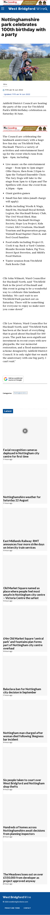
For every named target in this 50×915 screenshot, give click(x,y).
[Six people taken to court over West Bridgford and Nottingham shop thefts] (25, 761)
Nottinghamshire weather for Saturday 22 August (22, 498)
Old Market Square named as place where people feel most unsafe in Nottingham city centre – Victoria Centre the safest (24, 593)
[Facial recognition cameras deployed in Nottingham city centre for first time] (25, 431)
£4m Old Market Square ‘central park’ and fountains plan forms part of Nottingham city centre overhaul (23, 643)
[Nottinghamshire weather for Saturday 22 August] (25, 478)
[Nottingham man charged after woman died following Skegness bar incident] (25, 714)
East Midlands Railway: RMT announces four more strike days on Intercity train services (23, 544)
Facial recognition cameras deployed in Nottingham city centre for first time (21, 453)
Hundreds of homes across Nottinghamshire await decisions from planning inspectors (24, 830)
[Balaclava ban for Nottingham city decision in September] (25, 670)
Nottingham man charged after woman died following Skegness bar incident (23, 736)
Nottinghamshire (20, 393)
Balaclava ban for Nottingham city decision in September (22, 690)
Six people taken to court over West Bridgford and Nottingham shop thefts (24, 783)
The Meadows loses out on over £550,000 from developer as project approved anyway (23, 878)
